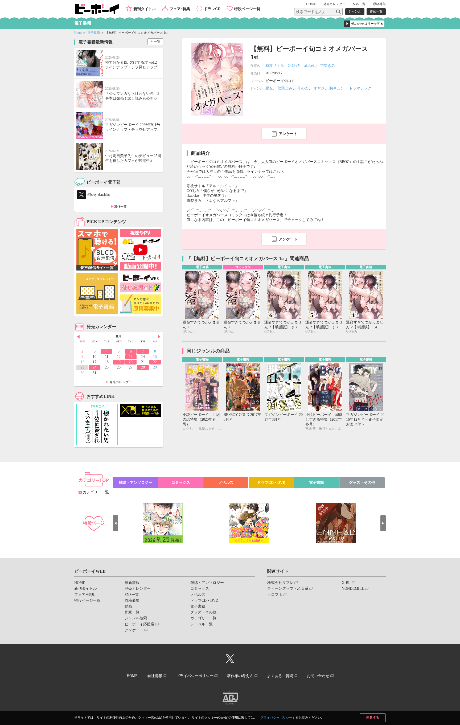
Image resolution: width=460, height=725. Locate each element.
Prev (78, 337)
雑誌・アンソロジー (135, 483)
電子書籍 (93, 33)
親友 (269, 88)
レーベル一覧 (201, 624)
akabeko (310, 66)
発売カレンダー (120, 382)
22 (155, 362)
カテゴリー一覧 (96, 492)
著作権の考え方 (240, 676)
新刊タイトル (144, 9)
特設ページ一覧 (247, 9)
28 (143, 367)
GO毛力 (294, 66)
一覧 (157, 41)
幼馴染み (285, 88)
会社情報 (154, 676)
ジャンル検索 (136, 618)
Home (78, 33)
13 (131, 357)
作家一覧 (376, 11)
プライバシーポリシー (276, 717)
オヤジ (319, 88)
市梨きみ (327, 66)
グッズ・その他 (362, 483)
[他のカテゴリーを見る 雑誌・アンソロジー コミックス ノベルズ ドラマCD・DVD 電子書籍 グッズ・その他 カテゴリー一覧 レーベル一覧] (364, 24)
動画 (128, 606)
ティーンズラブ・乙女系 (287, 589)
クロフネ (274, 595)
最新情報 (132, 583)
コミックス (180, 483)
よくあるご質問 (280, 676)
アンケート (288, 134)
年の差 (303, 88)
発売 (334, 4)
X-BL (346, 583)
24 (94, 367)
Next (159, 337)
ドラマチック (360, 88)
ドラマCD (212, 9)
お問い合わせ (318, 676)
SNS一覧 (359, 4)
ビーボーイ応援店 (139, 624)
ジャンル (354, 11)
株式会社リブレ (280, 583)
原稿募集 (379, 4)
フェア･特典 (180, 9)
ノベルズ (226, 483)
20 (131, 362)
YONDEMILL (353, 589)
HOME (311, 4)
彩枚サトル (274, 66)
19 (119, 362)
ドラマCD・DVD (271, 483)
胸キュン (336, 88)
